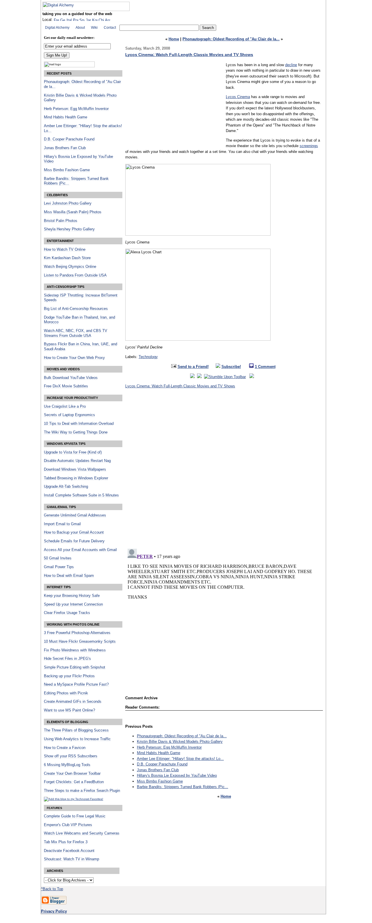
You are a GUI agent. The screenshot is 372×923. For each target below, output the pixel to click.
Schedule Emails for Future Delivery (74, 541)
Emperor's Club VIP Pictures (68, 825)
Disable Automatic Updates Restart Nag (77, 461)
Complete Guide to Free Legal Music (74, 816)
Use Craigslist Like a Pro (65, 406)
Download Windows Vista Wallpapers (75, 469)
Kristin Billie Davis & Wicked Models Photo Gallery (180, 741)
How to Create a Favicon (64, 748)
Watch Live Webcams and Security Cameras (81, 833)
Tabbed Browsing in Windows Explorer (76, 478)
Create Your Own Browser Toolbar (72, 774)
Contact (110, 28)
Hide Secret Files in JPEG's (67, 659)
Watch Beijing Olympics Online (70, 267)
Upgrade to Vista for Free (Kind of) (73, 452)
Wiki (94, 28)
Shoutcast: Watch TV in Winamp (71, 859)
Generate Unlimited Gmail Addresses (75, 515)
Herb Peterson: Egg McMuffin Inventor (169, 747)
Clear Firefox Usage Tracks (67, 613)
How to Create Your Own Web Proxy (74, 358)
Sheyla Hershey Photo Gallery (69, 229)
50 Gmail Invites (57, 558)
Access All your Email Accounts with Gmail (80, 550)
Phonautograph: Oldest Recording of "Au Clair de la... (231, 39)
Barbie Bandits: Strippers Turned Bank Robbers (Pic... (182, 787)
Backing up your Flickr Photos (69, 676)
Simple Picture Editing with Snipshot (74, 667)
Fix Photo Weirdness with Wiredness (75, 650)
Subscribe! (231, 366)
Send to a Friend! (193, 366)
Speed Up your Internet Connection (73, 604)
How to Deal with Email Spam (69, 576)
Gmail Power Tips (59, 567)
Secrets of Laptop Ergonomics (69, 415)
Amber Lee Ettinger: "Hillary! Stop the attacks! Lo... (180, 758)
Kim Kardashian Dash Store (67, 258)
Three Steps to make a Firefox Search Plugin (82, 791)
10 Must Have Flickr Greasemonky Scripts (80, 642)
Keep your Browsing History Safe (72, 596)
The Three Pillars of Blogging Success (76, 730)
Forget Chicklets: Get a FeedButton (74, 782)
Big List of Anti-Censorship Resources (76, 309)
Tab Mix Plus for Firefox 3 (65, 842)
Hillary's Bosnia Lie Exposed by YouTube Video (177, 775)
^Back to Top (52, 889)
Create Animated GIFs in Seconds (72, 702)
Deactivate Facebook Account (69, 851)
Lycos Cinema (238, 97)
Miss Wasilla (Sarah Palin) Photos (72, 212)
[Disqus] (224, 470)
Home (174, 39)
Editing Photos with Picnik (66, 693)
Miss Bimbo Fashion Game (160, 781)
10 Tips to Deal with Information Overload (79, 424)
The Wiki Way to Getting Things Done (76, 432)
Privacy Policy (54, 911)
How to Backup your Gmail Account (74, 532)
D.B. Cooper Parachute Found (162, 764)
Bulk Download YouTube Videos (71, 378)
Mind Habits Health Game (158, 753)
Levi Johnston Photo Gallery (68, 203)
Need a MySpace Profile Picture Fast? (76, 684)
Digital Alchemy (57, 28)
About (80, 28)
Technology (148, 357)
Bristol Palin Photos (60, 221)
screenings (309, 146)
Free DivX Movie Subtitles (66, 386)
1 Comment (265, 366)
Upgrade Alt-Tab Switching (66, 487)
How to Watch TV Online (64, 250)
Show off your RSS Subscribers (70, 756)
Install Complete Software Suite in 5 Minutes (81, 495)
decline (291, 65)
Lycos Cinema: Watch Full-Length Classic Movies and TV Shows (189, 54)
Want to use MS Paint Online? (69, 710)
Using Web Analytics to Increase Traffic (77, 739)
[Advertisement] (174, 102)
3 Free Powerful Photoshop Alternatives (77, 633)
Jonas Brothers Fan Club (158, 770)
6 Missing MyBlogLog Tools (67, 765)
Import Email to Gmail (62, 524)
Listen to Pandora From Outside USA (75, 275)
